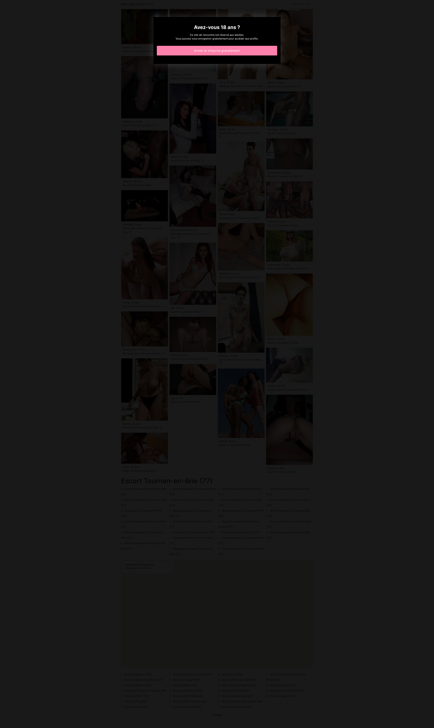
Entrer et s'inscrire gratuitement (217, 50)
